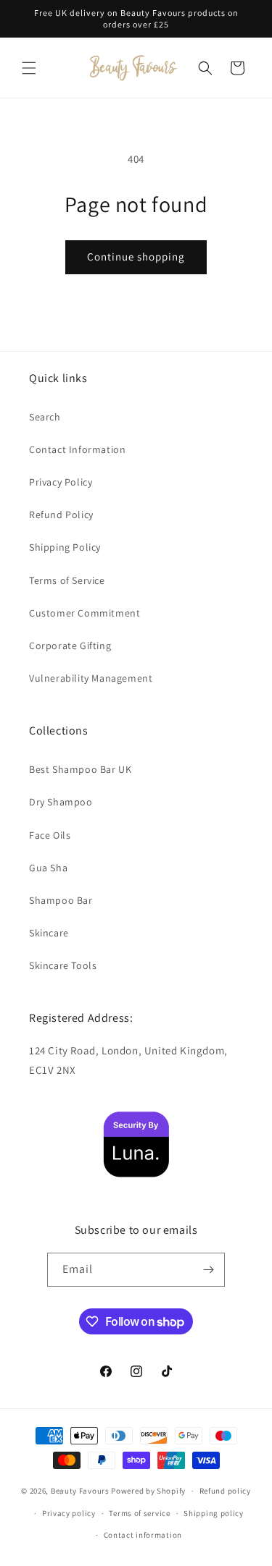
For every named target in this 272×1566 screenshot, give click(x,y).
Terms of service (139, 1513)
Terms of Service (67, 580)
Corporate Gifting (70, 645)
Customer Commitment (84, 612)
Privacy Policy (60, 481)
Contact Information (77, 449)
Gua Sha (48, 867)
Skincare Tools (62, 965)
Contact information (143, 1535)
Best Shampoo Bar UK (80, 769)
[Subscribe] (208, 1270)
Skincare (49, 932)
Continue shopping (136, 256)
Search (45, 416)
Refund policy (225, 1491)
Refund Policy (61, 514)
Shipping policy (214, 1513)
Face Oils (49, 835)
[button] (29, 68)
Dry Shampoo (61, 801)
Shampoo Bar (61, 900)
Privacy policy (69, 1513)
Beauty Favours (80, 1491)
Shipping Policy (65, 547)
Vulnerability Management (90, 678)
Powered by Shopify (148, 1491)
